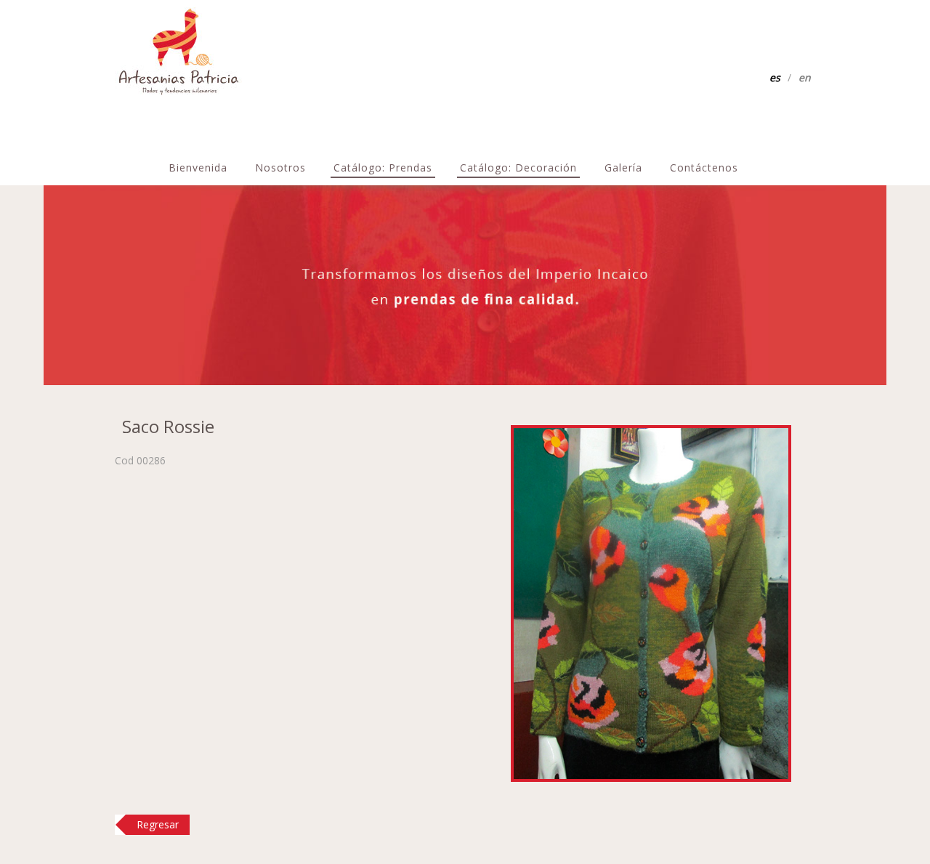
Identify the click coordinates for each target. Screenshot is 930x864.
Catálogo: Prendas (382, 167)
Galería (623, 167)
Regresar (158, 824)
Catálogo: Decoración (518, 167)
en (804, 77)
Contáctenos (704, 167)
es (774, 77)
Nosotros (280, 167)
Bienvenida (198, 167)
